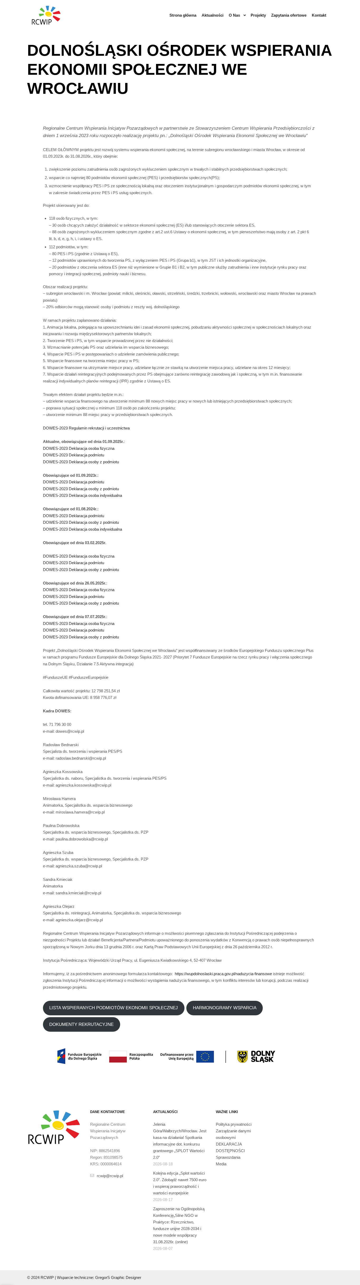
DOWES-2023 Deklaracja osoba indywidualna (82, 495)
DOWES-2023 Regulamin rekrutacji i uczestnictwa (86, 428)
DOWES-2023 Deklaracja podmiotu (73, 455)
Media (221, 1164)
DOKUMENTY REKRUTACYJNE (81, 1024)
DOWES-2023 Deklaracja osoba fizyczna (78, 448)
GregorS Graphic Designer (118, 1277)
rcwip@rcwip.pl (110, 1176)
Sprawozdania (228, 1157)
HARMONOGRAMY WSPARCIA (224, 1007)
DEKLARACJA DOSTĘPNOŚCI (230, 1147)
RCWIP (47, 1277)
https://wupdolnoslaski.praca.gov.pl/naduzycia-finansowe (223, 973)
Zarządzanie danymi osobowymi (233, 1134)
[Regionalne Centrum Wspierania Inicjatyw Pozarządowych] (46, 15)
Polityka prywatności (233, 1124)
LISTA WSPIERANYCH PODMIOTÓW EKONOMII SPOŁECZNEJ (113, 1007)
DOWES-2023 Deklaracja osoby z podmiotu (81, 462)
